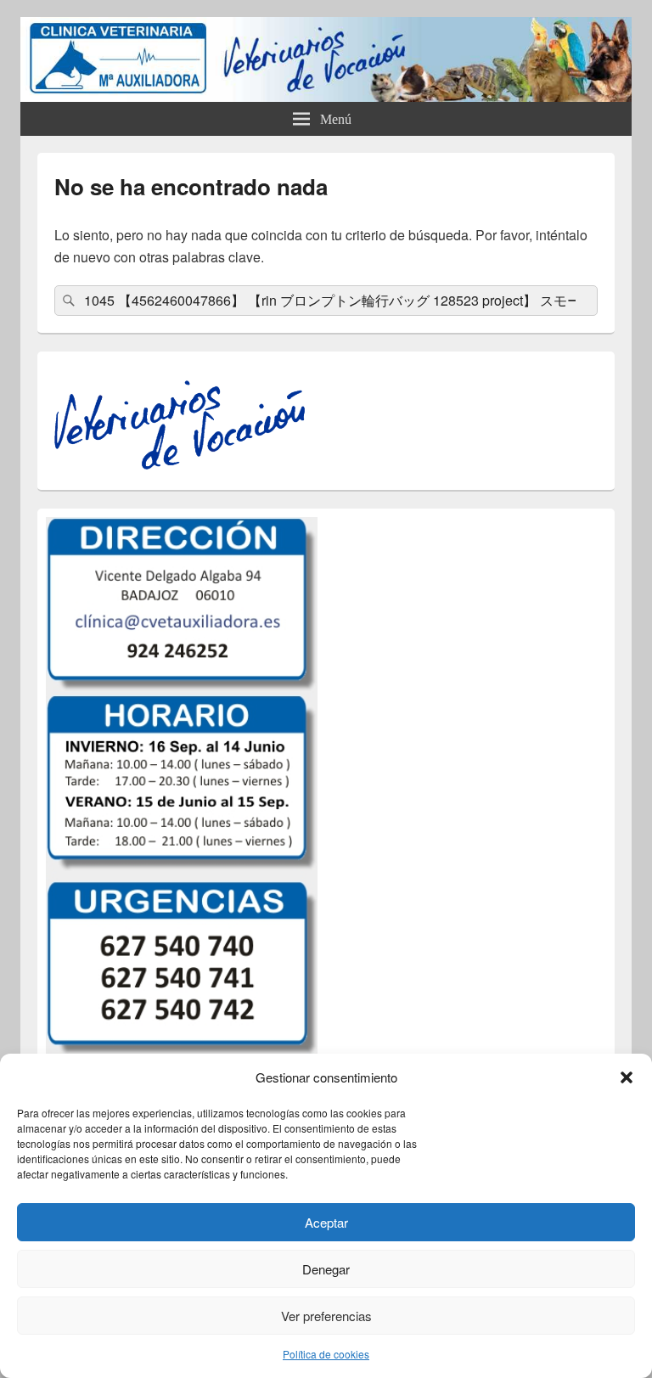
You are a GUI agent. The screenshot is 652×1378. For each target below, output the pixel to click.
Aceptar (326, 1222)
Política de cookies (326, 1354)
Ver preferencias (326, 1316)
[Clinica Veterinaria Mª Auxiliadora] (326, 96)
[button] (626, 1077)
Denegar (326, 1269)
